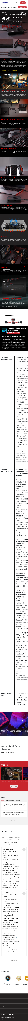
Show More (14, 786)
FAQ (16, 937)
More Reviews (10, 752)
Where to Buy (22, 7)
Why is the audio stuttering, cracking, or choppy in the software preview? (13, 813)
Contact (23, 2)
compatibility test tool (14, 70)
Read (2, 752)
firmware (5, 95)
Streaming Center (6, 269)
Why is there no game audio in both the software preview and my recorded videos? (14, 806)
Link (26, 535)
